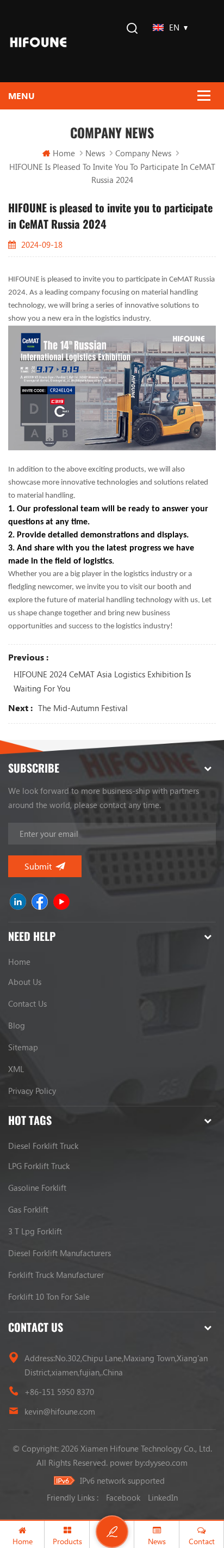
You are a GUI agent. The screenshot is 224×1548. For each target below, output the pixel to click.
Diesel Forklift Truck (43, 1145)
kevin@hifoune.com (59, 1411)
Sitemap (23, 1047)
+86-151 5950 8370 (59, 1391)
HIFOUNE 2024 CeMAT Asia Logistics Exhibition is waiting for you (102, 681)
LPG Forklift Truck (39, 1165)
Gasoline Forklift (37, 1187)
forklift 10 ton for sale (49, 1296)
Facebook (123, 1497)
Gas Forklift (28, 1209)
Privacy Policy (32, 1090)
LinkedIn (163, 1497)
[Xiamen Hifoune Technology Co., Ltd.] (38, 41)
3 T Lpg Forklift (35, 1231)
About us (24, 981)
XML (16, 1068)
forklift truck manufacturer (56, 1274)
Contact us (27, 1003)
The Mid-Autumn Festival (83, 707)
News (95, 153)
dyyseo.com (166, 1462)
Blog (16, 1025)
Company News (143, 153)
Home (64, 153)
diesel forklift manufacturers (59, 1252)
